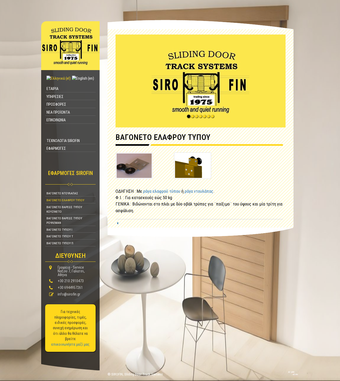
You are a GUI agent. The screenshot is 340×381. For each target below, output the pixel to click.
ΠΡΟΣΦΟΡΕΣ (56, 104)
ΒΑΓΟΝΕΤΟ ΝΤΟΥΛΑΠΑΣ (62, 193)
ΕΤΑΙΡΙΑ (52, 89)
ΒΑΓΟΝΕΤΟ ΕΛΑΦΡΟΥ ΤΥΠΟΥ (65, 200)
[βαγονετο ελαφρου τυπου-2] (192, 165)
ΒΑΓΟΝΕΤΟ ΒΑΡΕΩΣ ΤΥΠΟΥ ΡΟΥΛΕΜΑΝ (64, 220)
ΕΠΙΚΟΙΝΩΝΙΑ (56, 120)
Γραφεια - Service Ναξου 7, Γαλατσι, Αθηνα (71, 271)
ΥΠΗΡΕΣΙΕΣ (54, 97)
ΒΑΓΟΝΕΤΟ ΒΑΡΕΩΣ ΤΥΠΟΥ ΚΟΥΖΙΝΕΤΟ (64, 209)
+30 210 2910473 (71, 281)
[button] (201, 81)
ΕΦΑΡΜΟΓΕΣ (56, 148)
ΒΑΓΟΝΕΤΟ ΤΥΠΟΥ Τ (59, 236)
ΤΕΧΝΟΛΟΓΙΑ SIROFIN (63, 141)
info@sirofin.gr (69, 294)
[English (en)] (82, 78)
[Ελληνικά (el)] (58, 78)
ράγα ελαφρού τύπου (161, 191)
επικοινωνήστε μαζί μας (70, 344)
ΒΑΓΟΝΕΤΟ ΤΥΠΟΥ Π (59, 243)
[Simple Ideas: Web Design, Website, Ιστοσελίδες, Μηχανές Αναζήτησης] (293, 373)
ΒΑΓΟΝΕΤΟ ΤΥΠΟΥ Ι (59, 230)
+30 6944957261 (70, 287)
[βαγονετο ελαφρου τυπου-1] (134, 165)
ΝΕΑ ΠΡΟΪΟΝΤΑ (58, 112)
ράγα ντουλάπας (199, 191)
